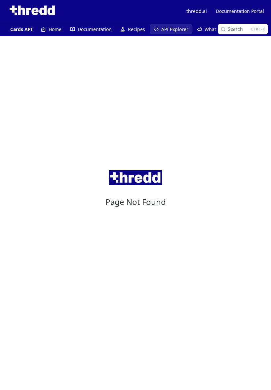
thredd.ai (196, 11)
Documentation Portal (240, 11)
